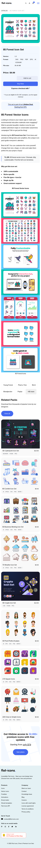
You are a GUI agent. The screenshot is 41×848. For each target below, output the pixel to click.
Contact (24, 791)
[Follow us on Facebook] (8, 826)
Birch (34, 385)
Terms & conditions (28, 809)
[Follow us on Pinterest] (1, 826)
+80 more (31, 391)
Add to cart (27, 78)
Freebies (4, 794)
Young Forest (8, 385)
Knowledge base (27, 794)
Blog (23, 797)
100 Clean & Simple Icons (11, 717)
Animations (4, 797)
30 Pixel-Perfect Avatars (10, 641)
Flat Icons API (5, 806)
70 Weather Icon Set (9, 565)
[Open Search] (25, 3)
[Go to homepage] (7, 3)
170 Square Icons (8, 679)
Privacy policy (26, 812)
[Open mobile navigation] (38, 3)
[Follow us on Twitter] (12, 826)
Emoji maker (5, 800)
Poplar (20, 391)
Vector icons (5, 791)
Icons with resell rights (29, 803)
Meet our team (26, 788)
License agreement (28, 806)
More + (20, 491)
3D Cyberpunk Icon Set (10, 451)
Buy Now (20, 84)
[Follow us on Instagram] (5, 826)
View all (7, 413)
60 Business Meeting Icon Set (12, 527)
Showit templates (6, 803)
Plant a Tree (22, 385)
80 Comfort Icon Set (9, 489)
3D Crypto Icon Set (9, 603)
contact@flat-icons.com (11, 819)
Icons (3, 788)
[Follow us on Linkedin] (16, 826)
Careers (24, 800)
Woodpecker (7, 391)
